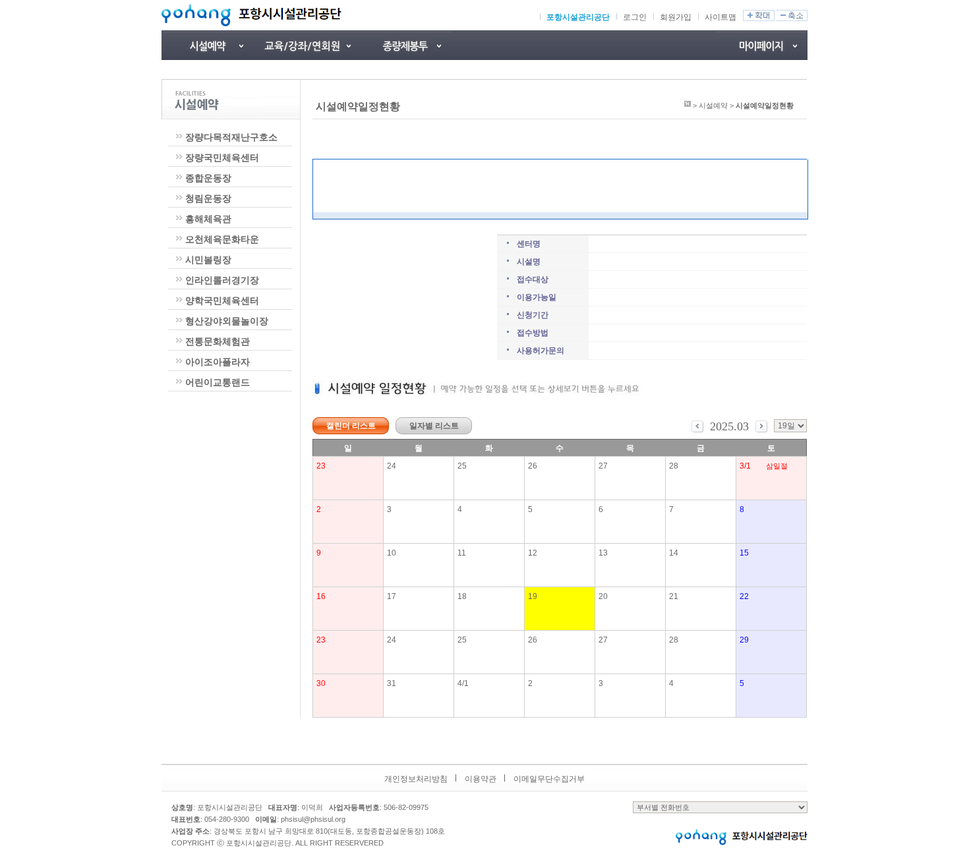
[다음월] (761, 429)
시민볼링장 (208, 259)
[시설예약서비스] (208, 45)
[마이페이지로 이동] (761, 45)
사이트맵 (720, 17)
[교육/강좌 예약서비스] (306, 45)
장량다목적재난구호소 (231, 137)
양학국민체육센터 (222, 300)
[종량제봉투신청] (405, 45)
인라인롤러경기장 (222, 280)
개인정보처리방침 (416, 779)
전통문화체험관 (217, 341)
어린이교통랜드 (217, 382)
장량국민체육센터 (222, 157)
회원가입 (675, 17)
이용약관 (480, 779)
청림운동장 (208, 198)
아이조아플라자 (217, 362)
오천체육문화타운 (222, 239)
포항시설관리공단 (578, 17)
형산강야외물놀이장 (226, 321)
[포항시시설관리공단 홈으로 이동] (251, 15)
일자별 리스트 (434, 425)
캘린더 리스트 (351, 425)
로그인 (635, 17)
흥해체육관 (208, 219)
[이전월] (697, 429)
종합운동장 (208, 178)
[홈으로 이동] (687, 105)
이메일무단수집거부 (549, 779)
